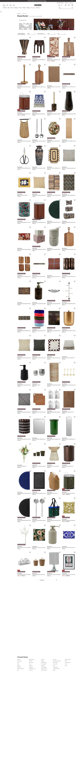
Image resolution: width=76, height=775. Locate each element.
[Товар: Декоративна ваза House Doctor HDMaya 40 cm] (39, 155)
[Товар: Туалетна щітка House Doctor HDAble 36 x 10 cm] (54, 101)
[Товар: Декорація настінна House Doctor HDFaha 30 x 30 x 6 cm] (69, 263)
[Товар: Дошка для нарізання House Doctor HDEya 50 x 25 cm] (69, 236)
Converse (42, 665)
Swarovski (31, 670)
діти (11, 5)
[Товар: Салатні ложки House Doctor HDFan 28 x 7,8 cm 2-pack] (39, 507)
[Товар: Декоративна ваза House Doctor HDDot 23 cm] (54, 128)
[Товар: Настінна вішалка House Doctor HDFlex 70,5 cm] (69, 291)
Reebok (18, 665)
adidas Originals (68, 662)
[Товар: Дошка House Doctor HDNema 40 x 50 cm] (54, 318)
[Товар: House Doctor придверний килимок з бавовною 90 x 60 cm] (69, 182)
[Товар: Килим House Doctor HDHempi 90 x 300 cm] (69, 128)
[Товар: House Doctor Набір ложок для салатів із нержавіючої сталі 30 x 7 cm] (39, 128)
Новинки (5, 7)
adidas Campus (67, 659)
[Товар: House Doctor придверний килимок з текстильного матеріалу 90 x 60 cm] (54, 74)
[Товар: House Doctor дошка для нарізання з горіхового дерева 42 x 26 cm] (69, 47)
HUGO (54, 670)
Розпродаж (33, 7)
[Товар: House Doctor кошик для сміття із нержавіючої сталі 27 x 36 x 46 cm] (39, 209)
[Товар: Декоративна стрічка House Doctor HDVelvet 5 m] (39, 318)
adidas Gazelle (43, 667)
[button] (21, 34)
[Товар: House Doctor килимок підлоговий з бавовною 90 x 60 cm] (54, 182)
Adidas (18, 659)
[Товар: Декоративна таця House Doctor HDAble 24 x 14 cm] (24, 291)
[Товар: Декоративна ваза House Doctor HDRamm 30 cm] (69, 101)
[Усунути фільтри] (72, 1)
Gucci (18, 662)
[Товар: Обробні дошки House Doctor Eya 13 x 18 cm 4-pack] (24, 263)
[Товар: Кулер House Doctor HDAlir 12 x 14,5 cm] (69, 318)
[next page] (56, 580)
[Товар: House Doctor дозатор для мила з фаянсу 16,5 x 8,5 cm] (24, 372)
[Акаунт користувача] (65, 5)
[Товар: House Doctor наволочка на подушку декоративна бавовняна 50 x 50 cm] (39, 182)
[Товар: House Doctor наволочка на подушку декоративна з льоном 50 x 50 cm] (39, 345)
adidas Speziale (44, 662)
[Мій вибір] (69, 5)
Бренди (28, 7)
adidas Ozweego (44, 668)
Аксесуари (16, 7)
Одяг (9, 7)
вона (4, 5)
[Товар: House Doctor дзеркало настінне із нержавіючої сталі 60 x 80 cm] (39, 426)
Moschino (30, 665)
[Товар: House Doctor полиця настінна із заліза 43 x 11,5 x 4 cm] (69, 74)
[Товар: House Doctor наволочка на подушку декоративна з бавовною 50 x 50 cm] (69, 155)
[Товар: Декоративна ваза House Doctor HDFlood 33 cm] (24, 47)
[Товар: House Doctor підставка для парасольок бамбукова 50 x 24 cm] (54, 372)
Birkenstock (19, 667)
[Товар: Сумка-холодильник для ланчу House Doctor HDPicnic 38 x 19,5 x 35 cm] (54, 507)
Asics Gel (54, 659)
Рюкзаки (38, 7)
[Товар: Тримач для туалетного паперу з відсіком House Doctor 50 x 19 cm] (24, 128)
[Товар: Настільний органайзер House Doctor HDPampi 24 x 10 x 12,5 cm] (24, 562)
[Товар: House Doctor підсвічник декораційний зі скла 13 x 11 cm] (24, 209)
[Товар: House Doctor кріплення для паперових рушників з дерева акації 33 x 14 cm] (24, 74)
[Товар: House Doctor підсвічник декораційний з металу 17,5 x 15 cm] (24, 426)
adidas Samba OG (56, 668)
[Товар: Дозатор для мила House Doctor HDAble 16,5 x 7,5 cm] (39, 291)
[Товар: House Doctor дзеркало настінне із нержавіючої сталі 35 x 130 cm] (69, 426)
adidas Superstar (44, 670)
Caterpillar (31, 667)
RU (61, 5)
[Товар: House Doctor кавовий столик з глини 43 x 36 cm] (54, 453)
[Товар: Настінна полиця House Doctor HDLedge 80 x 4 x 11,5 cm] (39, 263)
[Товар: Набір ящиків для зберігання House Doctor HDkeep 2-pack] (39, 236)
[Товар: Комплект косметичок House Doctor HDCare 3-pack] (69, 209)
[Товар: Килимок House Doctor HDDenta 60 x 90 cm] (54, 155)
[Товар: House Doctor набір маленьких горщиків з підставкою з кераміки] (39, 453)
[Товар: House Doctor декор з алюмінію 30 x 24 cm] (24, 182)
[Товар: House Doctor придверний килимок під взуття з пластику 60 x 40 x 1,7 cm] (39, 480)
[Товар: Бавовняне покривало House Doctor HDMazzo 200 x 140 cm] (39, 101)
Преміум (24, 7)
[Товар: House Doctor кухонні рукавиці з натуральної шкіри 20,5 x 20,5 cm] (39, 399)
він (7, 5)
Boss (18, 670)
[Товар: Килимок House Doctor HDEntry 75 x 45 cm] (54, 209)
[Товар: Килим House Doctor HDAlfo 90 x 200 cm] (54, 47)
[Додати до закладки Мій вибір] (30, 37)
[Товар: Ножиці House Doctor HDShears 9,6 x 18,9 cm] (24, 155)
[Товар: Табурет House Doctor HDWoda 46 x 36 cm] (39, 47)
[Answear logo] (38, 5)
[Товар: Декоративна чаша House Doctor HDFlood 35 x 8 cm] (54, 291)
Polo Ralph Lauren (32, 668)
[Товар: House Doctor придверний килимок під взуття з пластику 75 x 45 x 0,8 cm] (24, 480)
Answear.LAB (55, 667)
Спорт (20, 7)
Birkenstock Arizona (20, 668)
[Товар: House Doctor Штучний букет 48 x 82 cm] (24, 453)
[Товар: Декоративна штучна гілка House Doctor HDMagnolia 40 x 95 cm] (24, 534)
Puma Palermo (55, 662)
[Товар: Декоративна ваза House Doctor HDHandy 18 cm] (54, 236)
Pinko (66, 665)
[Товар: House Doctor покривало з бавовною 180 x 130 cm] (69, 345)
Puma (54, 665)
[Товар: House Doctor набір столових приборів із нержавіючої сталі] (54, 399)
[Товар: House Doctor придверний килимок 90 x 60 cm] (69, 399)
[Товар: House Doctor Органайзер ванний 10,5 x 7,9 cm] (69, 453)
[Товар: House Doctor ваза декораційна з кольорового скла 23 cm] (54, 426)
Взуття (11, 7)
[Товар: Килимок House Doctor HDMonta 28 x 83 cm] (24, 318)
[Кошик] (72, 5)
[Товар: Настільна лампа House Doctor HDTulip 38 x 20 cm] (54, 562)
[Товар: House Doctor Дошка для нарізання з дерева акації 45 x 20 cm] (39, 74)
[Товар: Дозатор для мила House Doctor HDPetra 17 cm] (54, 534)
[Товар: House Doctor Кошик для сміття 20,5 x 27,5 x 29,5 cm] (24, 101)
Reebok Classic (31, 659)
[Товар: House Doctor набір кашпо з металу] (39, 372)
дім (14, 5)
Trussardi (42, 659)
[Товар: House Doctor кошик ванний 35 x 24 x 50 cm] (54, 480)
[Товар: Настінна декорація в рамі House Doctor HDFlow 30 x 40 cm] (69, 562)
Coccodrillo (31, 662)
